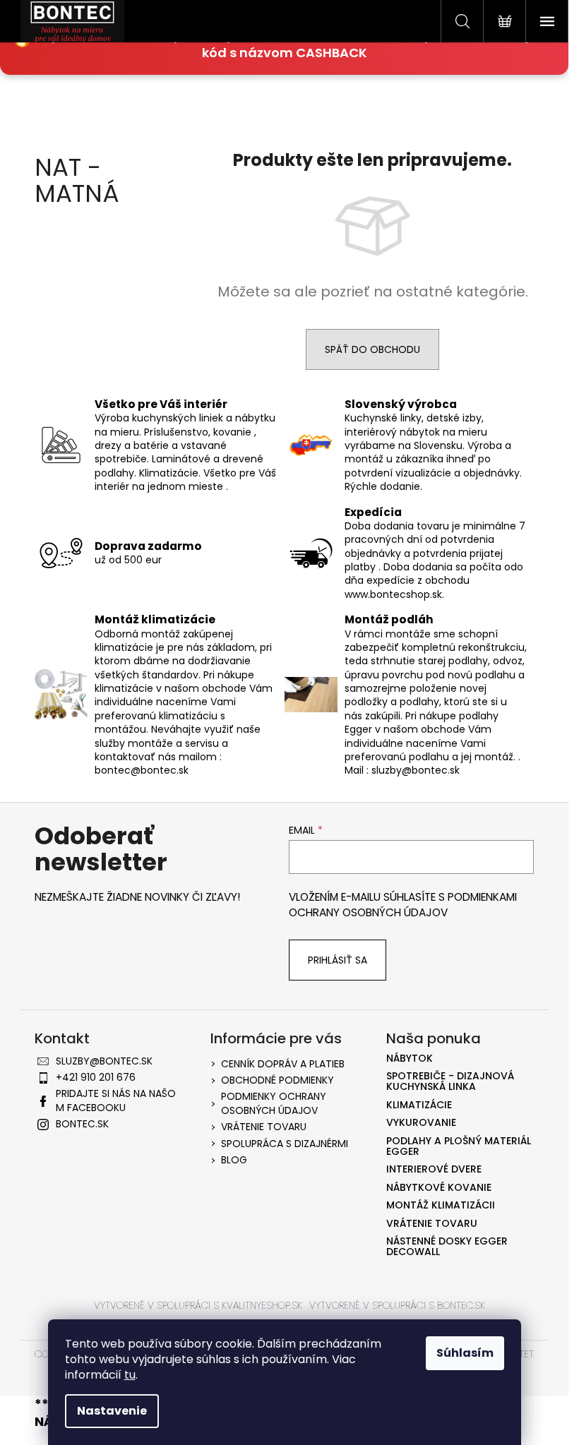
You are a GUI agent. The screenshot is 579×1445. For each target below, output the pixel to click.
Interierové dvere (434, 1169)
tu (130, 1375)
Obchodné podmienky (277, 1080)
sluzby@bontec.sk (104, 1061)
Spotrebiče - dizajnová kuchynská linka (450, 1082)
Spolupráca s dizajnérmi (284, 1144)
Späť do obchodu (372, 349)
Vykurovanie (421, 1122)
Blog (234, 1160)
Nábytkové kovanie (438, 1187)
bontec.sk (82, 1124)
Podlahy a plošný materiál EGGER (458, 1147)
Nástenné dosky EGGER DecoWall (447, 1247)
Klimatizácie (419, 1105)
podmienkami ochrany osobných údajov (403, 904)
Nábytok (409, 1058)
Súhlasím (465, 1353)
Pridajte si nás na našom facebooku (116, 1100)
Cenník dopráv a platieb (283, 1064)
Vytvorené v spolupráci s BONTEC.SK (397, 1305)
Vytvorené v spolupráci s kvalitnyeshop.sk (198, 1305)
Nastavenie (112, 1411)
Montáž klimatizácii (440, 1205)
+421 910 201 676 (96, 1077)
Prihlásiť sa (337, 960)
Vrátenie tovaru (263, 1127)
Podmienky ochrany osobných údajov (273, 1103)
